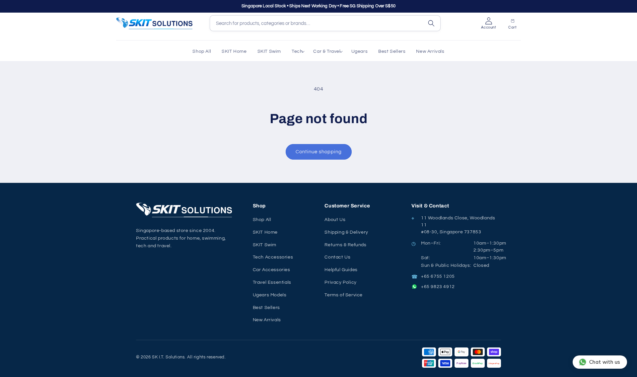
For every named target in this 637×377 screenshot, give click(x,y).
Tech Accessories (273, 257)
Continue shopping (319, 151)
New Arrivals (267, 320)
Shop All (262, 219)
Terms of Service (343, 295)
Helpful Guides (340, 269)
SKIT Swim (264, 245)
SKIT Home (265, 232)
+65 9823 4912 (438, 286)
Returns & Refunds (345, 245)
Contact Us (337, 257)
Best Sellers (266, 307)
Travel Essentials (272, 282)
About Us (334, 219)
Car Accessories (271, 269)
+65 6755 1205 (438, 276)
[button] (297, 51)
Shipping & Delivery (346, 232)
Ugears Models (270, 295)
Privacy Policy (340, 282)
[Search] (431, 23)
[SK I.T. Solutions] (186, 210)
